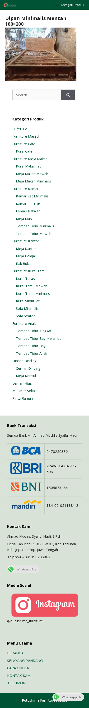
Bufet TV (19, 128)
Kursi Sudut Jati (28, 300)
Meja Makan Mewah (32, 173)
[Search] (68, 95)
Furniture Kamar (25, 188)
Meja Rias (24, 218)
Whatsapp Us (26, 569)
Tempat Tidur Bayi (31, 345)
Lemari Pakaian (28, 211)
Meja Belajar (26, 256)
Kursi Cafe (24, 151)
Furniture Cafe (23, 143)
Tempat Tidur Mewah (33, 233)
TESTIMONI (17, 682)
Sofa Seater (25, 315)
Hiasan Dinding (24, 360)
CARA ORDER (18, 667)
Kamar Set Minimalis (32, 196)
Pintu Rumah (22, 398)
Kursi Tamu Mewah (31, 285)
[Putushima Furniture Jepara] (10, 5)
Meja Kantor (26, 248)
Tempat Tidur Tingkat (34, 330)
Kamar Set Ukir (28, 203)
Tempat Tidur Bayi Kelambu (38, 338)
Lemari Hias (22, 383)
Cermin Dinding (28, 368)
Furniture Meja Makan (29, 158)
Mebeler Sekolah (25, 390)
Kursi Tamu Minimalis (33, 293)
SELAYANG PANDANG (25, 660)
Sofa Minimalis (27, 308)
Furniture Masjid (25, 136)
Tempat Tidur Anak (31, 353)
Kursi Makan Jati (29, 166)
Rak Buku (23, 263)
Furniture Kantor (25, 241)
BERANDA (15, 653)
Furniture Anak (24, 323)
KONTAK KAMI (19, 675)
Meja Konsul (26, 375)
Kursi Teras (25, 278)
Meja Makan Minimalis (33, 181)
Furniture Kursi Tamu (29, 270)
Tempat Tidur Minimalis (35, 226)
